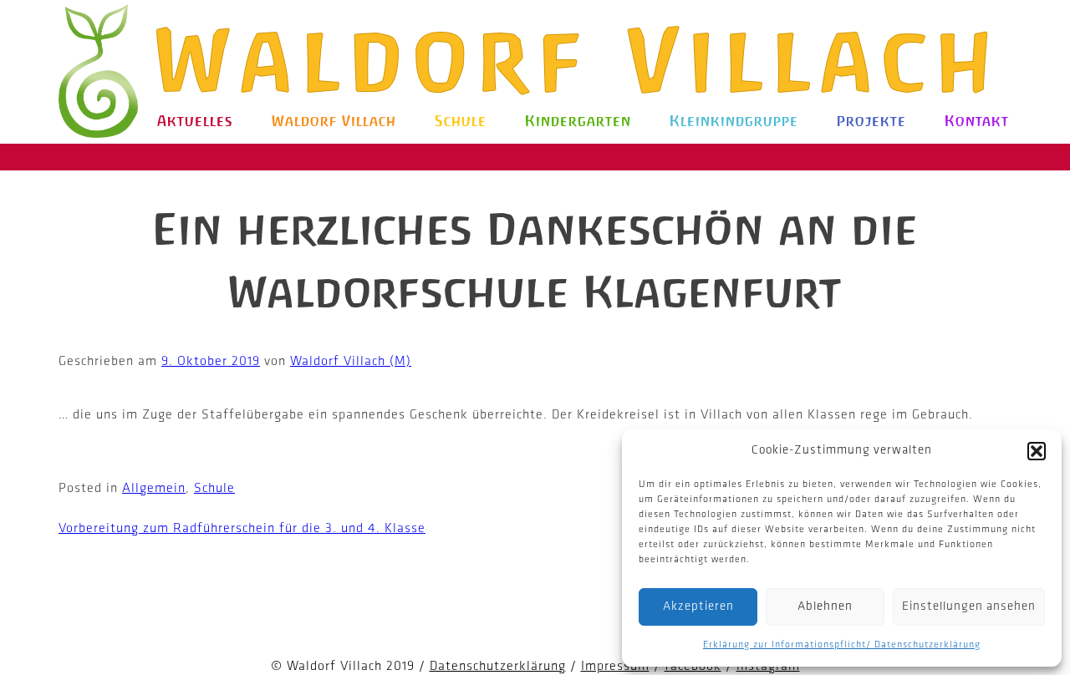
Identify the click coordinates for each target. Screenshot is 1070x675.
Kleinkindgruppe (734, 121)
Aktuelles (195, 121)
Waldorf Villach (580, 60)
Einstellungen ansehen (969, 607)
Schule (461, 121)
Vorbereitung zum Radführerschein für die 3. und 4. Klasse (242, 528)
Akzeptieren (698, 607)
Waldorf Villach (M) (350, 361)
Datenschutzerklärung (498, 666)
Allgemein (154, 488)
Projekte (871, 121)
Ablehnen (825, 607)
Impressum (615, 666)
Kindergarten (578, 121)
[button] (1036, 451)
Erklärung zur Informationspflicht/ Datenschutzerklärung (842, 645)
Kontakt (977, 121)
